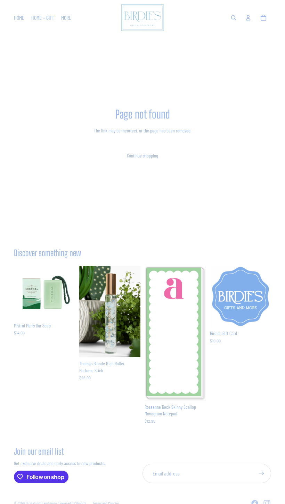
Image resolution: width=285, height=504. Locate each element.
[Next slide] (69, 292)
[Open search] (233, 17)
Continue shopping (142, 155)
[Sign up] (261, 473)
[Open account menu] (248, 17)
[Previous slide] (19, 292)
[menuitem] (66, 17)
